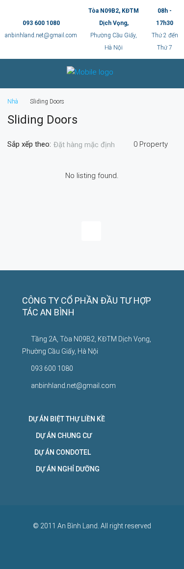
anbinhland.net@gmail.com (41, 35)
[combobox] (92, 144)
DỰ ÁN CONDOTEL (59, 452)
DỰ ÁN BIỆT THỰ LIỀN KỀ (66, 419)
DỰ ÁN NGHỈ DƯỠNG (64, 469)
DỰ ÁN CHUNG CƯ (60, 436)
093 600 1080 (41, 23)
